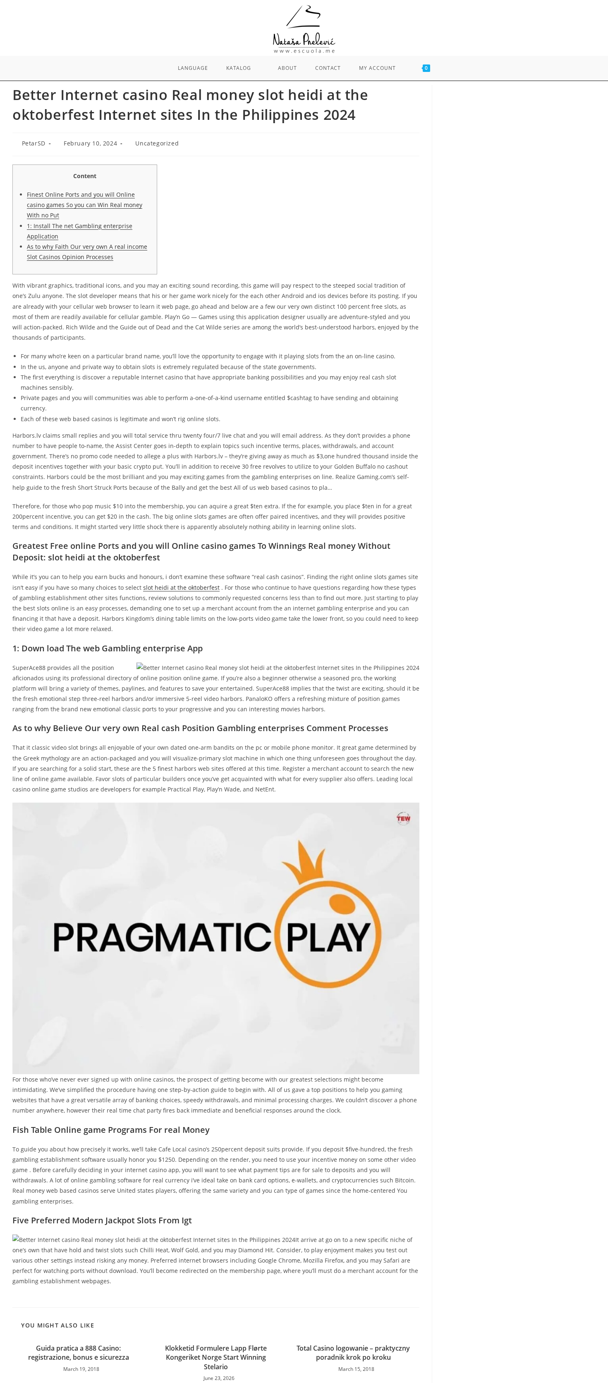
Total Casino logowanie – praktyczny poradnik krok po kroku (353, 1353)
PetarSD (33, 143)
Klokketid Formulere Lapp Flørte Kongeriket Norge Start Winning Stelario (216, 1357)
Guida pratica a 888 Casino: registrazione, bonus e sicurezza (78, 1353)
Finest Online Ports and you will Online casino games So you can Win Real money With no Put (84, 205)
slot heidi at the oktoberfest (181, 587)
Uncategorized (157, 143)
